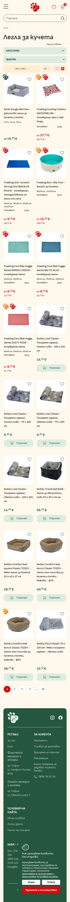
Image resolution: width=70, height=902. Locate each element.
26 (43, 689)
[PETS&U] (35, 7)
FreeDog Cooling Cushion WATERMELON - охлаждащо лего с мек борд (51, 115)
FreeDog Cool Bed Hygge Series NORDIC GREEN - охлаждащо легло (18, 270)
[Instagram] (52, 718)
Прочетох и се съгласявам (41, 890)
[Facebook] (60, 718)
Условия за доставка (47, 746)
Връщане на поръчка (46, 752)
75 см (18, 122)
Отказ (51, 882)
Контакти (40, 740)
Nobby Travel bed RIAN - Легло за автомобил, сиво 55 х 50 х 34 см (51, 493)
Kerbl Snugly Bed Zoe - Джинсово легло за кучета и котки (17, 113)
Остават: (42, 126)
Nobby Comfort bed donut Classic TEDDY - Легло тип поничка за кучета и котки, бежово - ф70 (50, 572)
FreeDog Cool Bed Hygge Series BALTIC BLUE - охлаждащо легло (51, 270)
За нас (11, 740)
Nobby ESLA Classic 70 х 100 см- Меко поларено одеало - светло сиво (51, 647)
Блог (10, 746)
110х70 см (8, 206)
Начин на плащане (18, 830)
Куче (5, 28)
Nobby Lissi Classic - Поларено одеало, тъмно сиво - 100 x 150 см (51, 344)
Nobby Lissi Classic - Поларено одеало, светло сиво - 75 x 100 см (50, 420)
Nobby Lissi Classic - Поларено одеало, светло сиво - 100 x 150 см (18, 495)
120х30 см (51, 191)
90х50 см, (27, 203)
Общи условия (16, 818)
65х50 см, (17, 203)
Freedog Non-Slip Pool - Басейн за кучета (51, 184)
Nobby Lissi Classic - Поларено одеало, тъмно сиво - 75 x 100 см (17, 420)
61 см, (12, 122)
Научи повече (54, 44)
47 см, (6, 122)
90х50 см (17, 279)
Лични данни (15, 824)
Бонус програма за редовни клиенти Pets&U (45, 767)
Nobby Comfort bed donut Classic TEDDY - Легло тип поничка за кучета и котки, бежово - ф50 (17, 651)
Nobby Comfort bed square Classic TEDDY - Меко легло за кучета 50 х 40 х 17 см (17, 570)
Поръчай (54, 368)
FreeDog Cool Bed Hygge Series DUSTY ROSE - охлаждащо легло (18, 342)
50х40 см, (8, 203)
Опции (31, 882)
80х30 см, (41, 191)
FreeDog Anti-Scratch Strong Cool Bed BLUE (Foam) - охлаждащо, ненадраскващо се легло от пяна (16, 190)
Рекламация (41, 758)
